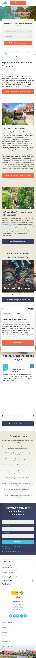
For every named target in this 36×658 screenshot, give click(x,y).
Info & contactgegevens (9, 565)
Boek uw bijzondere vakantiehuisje (17, 92)
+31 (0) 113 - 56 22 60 (18, 607)
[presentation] (6, 124)
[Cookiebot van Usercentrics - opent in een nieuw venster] (26, 309)
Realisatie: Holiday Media (7, 646)
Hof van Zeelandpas (12, 224)
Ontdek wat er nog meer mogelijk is (17, 300)
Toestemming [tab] (6, 313)
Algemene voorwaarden (7, 622)
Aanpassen (17, 348)
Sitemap (4, 635)
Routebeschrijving (7, 567)
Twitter (14, 616)
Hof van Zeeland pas (6, 630)
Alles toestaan (18, 342)
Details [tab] (18, 313)
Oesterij (26, 230)
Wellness (4, 627)
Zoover (25, 616)
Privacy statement (6, 625)
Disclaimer (4, 632)
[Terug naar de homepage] (5, 3)
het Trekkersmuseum (15, 230)
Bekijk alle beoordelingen (17, 424)
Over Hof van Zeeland (8, 572)
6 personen (16, 166)
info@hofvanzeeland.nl (18, 609)
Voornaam (6, 519)
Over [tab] (29, 313)
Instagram (21, 616)
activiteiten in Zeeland (20, 155)
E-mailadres (6, 532)
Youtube (17, 616)
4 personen (8, 166)
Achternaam (6, 525)
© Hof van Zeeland (6, 641)
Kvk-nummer (5, 638)
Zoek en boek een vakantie (17, 43)
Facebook (10, 616)
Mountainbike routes (17, 288)
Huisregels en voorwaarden (10, 570)
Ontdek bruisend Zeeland (17, 241)
